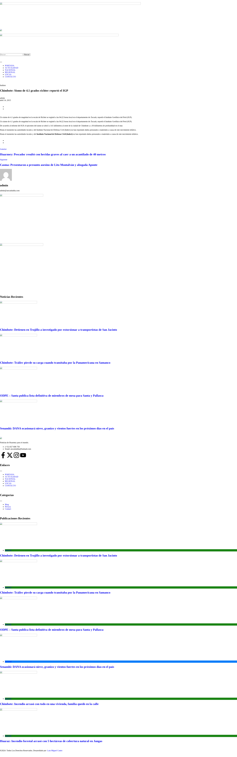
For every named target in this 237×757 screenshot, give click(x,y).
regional (8, 550)
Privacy (8, 507)
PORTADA (9, 66)
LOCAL (8, 74)
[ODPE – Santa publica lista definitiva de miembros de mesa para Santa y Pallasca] (118, 379)
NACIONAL (10, 70)
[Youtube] (23, 455)
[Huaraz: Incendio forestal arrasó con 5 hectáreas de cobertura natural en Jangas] (118, 720)
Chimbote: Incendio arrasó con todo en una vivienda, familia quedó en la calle (49, 704)
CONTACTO (10, 77)
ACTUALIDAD (11, 68)
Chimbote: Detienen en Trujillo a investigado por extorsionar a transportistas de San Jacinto (58, 329)
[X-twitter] (10, 455)
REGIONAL (10, 72)
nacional (8, 662)
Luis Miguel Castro (54, 750)
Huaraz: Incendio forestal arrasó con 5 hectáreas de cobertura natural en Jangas (51, 741)
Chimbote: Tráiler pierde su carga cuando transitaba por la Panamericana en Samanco (55, 362)
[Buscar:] (11, 54)
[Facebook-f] (3, 455)
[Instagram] (16, 455)
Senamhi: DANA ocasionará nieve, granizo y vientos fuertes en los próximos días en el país (57, 428)
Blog (7, 504)
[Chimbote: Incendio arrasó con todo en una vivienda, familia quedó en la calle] (118, 683)
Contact (8, 509)
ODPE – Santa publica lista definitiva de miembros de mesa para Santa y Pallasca (51, 395)
